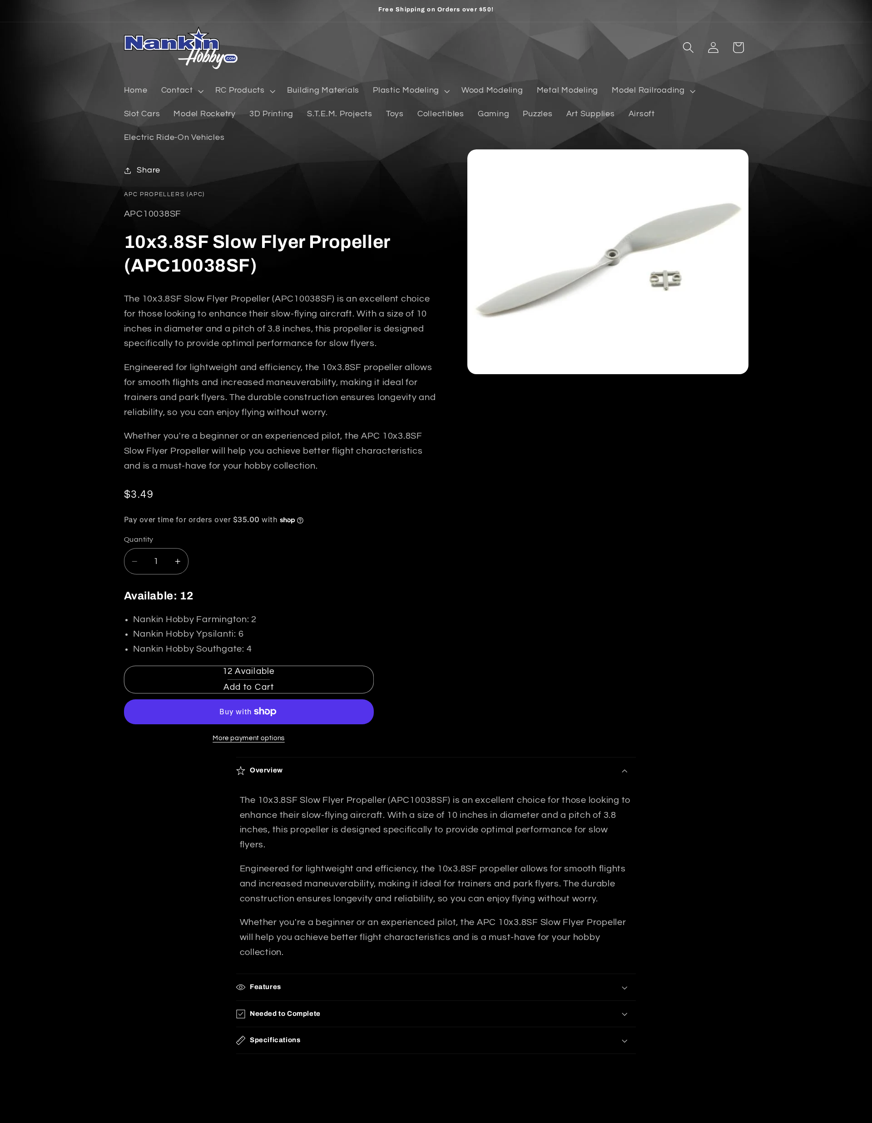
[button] (181, 91)
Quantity (139, 539)
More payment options (249, 738)
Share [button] (148, 170)
